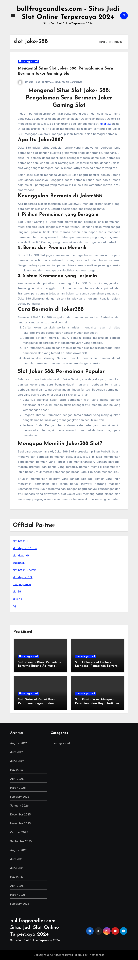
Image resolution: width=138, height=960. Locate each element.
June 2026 (17, 761)
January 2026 (19, 805)
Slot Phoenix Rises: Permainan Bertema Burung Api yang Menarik (39, 666)
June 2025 (17, 868)
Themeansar (96, 954)
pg (14, 606)
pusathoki (19, 562)
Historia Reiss (32, 82)
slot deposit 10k (22, 577)
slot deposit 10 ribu (25, 548)
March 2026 (18, 787)
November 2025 (20, 823)
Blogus (79, 954)
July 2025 (16, 859)
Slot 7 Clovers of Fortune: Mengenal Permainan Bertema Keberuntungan (97, 666)
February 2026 (19, 796)
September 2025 (21, 841)
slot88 (17, 591)
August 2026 (18, 743)
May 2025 (16, 877)
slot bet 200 (20, 541)
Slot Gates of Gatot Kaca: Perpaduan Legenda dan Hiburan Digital (37, 703)
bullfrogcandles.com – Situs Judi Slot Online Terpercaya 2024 (35, 927)
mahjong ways (22, 584)
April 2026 (17, 778)
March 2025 (18, 894)
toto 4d (17, 598)
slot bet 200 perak (24, 570)
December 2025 (20, 814)
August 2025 (18, 850)
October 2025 (19, 832)
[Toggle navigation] (13, 15)
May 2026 (16, 770)
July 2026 (17, 752)
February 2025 (19, 903)
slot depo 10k (21, 555)
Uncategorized (28, 61)
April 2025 (17, 885)
